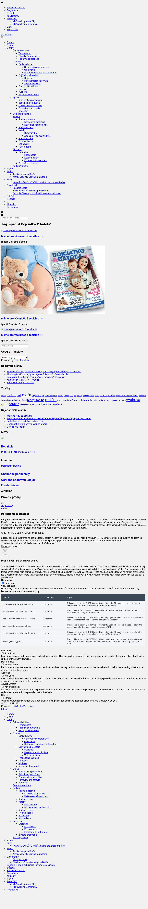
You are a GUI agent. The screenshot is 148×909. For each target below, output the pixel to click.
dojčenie (36, 395)
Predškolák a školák (28, 86)
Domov (10, 42)
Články (10, 719)
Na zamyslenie (20, 166)
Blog (9, 26)
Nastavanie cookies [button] (12, 543)
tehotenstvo (87, 400)
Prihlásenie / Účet (16, 7)
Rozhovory (23, 144)
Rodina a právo (25, 127)
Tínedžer (22, 89)
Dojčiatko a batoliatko (29, 747)
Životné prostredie (27, 163)
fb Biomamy (13, 15)
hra (75, 396)
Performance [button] (7, 661)
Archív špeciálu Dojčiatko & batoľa (30, 177)
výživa (4, 404)
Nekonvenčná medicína (36, 124)
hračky (79, 396)
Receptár (23, 111)
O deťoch (17, 733)
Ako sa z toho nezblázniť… (37, 135)
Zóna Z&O (12, 881)
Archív (4, 508)
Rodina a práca (25, 138)
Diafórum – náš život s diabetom (40, 72)
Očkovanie (29, 69)
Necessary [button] (6, 580)
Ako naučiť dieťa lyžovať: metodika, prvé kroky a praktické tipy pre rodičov (44, 371)
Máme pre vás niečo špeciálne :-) (22, 236)
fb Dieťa (11, 13)
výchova (133, 399)
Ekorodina (23, 823)
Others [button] (4, 695)
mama (104, 395)
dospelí (54, 396)
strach (78, 400)
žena (59, 404)
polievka (142, 396)
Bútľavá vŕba (30, 133)
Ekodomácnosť (31, 157)
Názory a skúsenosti (28, 59)
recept (31, 400)
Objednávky (7, 505)
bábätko (11, 395)
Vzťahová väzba (32, 83)
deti (19, 395)
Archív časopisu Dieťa (24, 174)
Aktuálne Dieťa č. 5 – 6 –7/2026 (23, 379)
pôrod (24, 400)
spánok (60, 400)
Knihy (9, 843)
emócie (60, 396)
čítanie (37, 404)
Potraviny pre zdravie (29, 108)
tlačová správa (106, 400)
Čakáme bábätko (21, 722)
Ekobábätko (30, 155)
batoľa (3, 396)
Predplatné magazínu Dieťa (20, 382)
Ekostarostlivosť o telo (35, 160)
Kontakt (11, 199)
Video (10, 168)
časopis (30, 404)
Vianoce (116, 400)
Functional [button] (6, 650)
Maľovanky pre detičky (24, 21)
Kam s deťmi (24, 146)
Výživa (16, 769)
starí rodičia (69, 400)
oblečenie (119, 396)
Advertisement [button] (8, 684)
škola (43, 404)
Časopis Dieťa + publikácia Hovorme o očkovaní (37, 193)
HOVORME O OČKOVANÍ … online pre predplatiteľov (39, 182)
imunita (86, 395)
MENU (4, 709)
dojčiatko (46, 395)
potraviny (5, 400)
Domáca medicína (22, 113)
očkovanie (133, 395)
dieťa (26, 394)
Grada (66, 396)
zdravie (14, 404)
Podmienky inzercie (11, 465)
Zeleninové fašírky (16, 426)
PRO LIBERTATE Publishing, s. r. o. (18, 452)
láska (97, 395)
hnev (71, 396)
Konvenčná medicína (34, 122)
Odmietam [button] (50, 543)
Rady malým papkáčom (30, 100)
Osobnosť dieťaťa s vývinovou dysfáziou (27, 424)
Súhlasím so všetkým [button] (34, 543)
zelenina (23, 404)
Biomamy (17, 821)
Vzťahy (22, 801)
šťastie (54, 404)
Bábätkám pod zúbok (29, 102)
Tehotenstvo (24, 53)
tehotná (97, 400)
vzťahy (123, 400)
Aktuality (11, 204)
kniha (91, 395)
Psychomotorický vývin (36, 80)
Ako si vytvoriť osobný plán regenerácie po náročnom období (37, 374)
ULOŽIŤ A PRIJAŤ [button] (10, 703)
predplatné (15, 400)
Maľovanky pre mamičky (25, 24)
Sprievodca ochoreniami (36, 67)
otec (125, 395)
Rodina (16, 788)
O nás (10, 45)
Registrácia (12, 10)
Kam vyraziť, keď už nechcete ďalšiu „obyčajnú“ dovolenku (36, 377)
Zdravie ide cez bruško (30, 105)
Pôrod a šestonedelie (29, 56)
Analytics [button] (5, 672)
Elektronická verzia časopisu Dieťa (30, 190)
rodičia (51, 399)
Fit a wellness (25, 141)
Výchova (22, 91)
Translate (24, 360)
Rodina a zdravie (26, 791)
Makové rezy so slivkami (19, 415)
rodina (40, 400)
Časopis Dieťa (20, 188)
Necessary (10, 583)
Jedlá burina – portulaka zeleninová (25, 421)
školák (48, 404)
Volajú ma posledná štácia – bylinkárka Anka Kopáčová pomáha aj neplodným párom (49, 418)
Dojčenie (28, 78)
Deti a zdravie (25, 736)
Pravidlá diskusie (10, 485)
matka (111, 395)
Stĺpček (11, 196)
